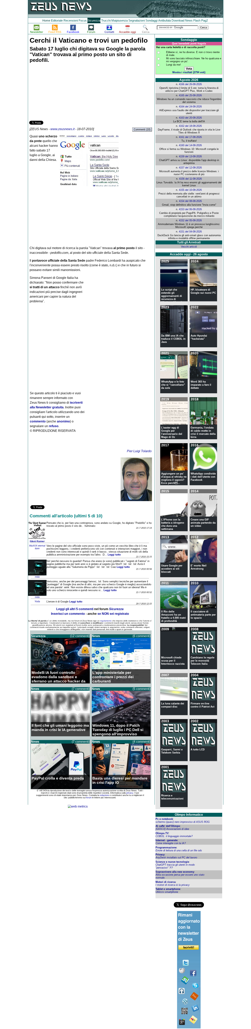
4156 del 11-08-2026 (190, 178)
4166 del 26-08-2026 (190, 84)
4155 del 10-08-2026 (190, 189)
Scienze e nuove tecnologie (172, 861)
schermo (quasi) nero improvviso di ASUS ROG (183, 821)
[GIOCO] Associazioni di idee (172, 828)
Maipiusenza (119, 20)
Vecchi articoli (189, 246)
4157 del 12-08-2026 (190, 167)
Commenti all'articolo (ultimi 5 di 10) (66, 515)
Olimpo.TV (162, 833)
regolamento (106, 621)
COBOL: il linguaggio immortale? (174, 836)
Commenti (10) (142, 129)
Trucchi (106, 20)
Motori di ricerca (166, 881)
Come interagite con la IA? (171, 843)
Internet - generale (166, 840)
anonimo (63, 421)
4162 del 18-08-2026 (190, 125)
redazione (104, 795)
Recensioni (71, 20)
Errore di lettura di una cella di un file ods (179, 850)
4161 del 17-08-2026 (190, 137)
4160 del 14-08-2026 (190, 145)
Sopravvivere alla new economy (175, 871)
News (189, 20)
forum (89, 797)
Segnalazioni (136, 20)
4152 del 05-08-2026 (190, 220)
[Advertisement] (58, 92)
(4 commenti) (142, 741)
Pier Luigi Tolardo (139, 451)
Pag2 (204, 20)
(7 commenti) (81, 689)
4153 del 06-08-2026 (190, 209)
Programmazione (166, 847)
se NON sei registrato (113, 613)
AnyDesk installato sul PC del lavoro (176, 857)
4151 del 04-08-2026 (190, 231)
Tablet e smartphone (168, 889)
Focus (83, 20)
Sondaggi (151, 20)
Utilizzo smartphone (167, 891)
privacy (129, 793)
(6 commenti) (142, 636)
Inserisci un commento (68, 613)
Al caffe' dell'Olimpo (168, 826)
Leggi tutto (114, 554)
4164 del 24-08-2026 (190, 106)
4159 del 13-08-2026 (190, 156)
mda (37, 576)
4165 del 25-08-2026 (190, 95)
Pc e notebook (164, 818)
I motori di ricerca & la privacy (173, 884)
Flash (196, 20)
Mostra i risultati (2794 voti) (188, 72)
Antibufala (164, 20)
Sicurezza (93, 20)
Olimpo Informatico (189, 814)
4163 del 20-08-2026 (190, 117)
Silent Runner (37, 541)
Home (46, 20)
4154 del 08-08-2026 (190, 201)
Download (178, 20)
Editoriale (57, 20)
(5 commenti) (142, 689)
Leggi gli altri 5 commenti (74, 609)
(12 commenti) (80, 636)
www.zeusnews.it (62, 129)
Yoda (37, 601)
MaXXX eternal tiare (37, 547)
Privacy (160, 854)
